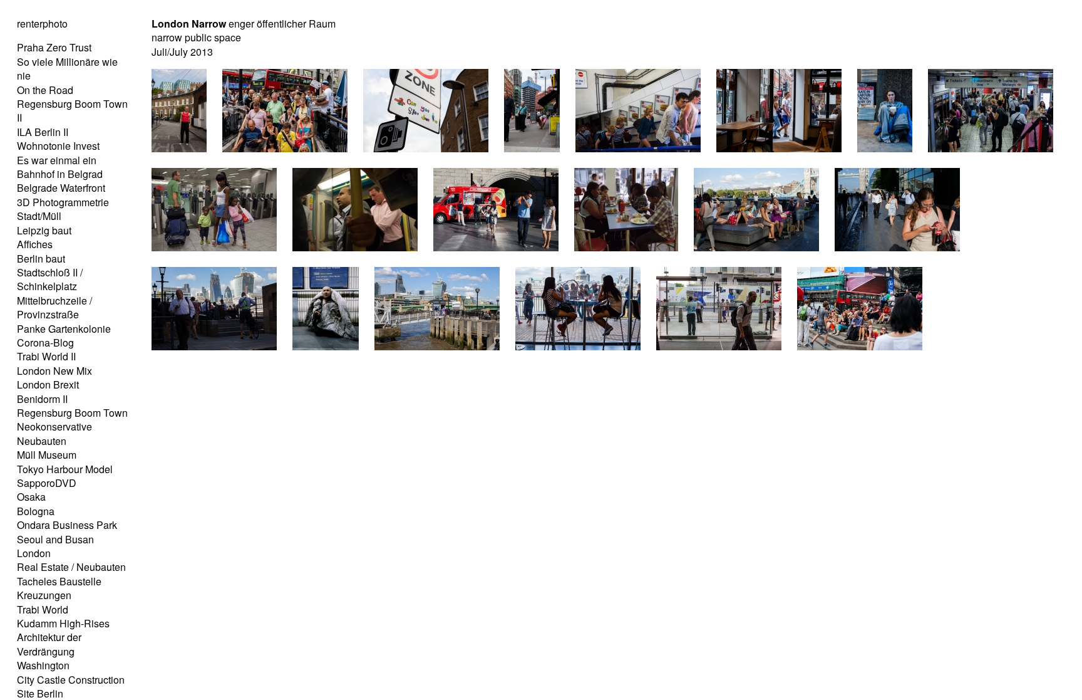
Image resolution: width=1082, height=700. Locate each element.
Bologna (35, 511)
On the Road (45, 90)
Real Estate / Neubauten (71, 567)
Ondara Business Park (67, 525)
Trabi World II (46, 356)
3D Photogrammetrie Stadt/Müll (63, 209)
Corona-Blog (45, 342)
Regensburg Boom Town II (72, 111)
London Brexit (48, 384)
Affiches (35, 244)
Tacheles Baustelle (59, 581)
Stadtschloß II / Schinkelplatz (50, 279)
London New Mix (54, 370)
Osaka (31, 496)
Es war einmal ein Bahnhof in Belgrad (60, 167)
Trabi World (42, 609)
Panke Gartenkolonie (64, 328)
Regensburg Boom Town (72, 412)
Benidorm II (42, 399)
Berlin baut (41, 258)
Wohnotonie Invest (58, 145)
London (34, 553)
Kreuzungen (44, 595)
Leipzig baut (44, 230)
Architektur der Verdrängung (49, 644)
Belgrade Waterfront (61, 187)
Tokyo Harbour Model (65, 469)
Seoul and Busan (55, 539)
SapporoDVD (46, 483)
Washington (43, 665)
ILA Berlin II (42, 132)
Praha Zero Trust (54, 47)
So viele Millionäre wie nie (67, 69)
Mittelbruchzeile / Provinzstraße (54, 307)
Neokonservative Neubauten (54, 433)
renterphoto (42, 23)
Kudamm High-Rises (63, 623)
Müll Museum (46, 454)
